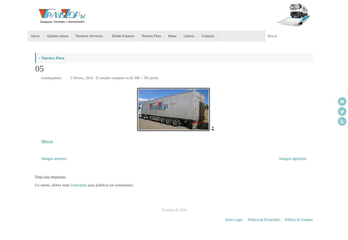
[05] (174, 109)
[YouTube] (342, 101)
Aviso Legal (233, 220)
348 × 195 (141, 78)
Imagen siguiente (292, 159)
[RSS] (342, 121)
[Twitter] (342, 111)
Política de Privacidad (263, 220)
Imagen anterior (54, 159)
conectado (79, 185)
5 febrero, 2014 (81, 78)
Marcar (47, 141)
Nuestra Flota (51, 58)
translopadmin (51, 78)
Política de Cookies (299, 220)
